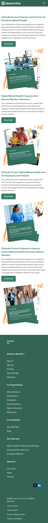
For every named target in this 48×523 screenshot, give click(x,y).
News (9, 473)
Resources (11, 412)
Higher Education (14, 408)
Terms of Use (12, 506)
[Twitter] (35, 485)
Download (8, 44)
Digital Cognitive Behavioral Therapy (23, 446)
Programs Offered (15, 454)
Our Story (11, 469)
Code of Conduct (14, 519)
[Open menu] (44, 3)
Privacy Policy (12, 510)
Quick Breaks (13, 373)
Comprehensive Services (18, 450)
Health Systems (14, 404)
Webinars (11, 377)
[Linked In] (39, 485)
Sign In (10, 361)
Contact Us (10, 342)
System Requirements (16, 514)
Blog (9, 431)
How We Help (13, 427)
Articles (10, 369)
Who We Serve (13, 392)
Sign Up (10, 365)
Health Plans (12, 396)
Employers (11, 400)
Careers (10, 477)
